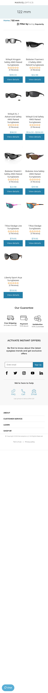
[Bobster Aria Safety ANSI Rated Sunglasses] (34, 148)
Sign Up (38, 364)
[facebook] (7, 373)
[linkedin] (41, 373)
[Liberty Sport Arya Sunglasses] (13, 254)
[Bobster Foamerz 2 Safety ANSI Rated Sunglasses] (34, 36)
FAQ (13, 394)
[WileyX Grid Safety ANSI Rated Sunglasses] (34, 92)
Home (6, 20)
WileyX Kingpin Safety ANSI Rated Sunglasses (13, 62)
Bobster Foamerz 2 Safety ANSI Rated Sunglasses (35, 62)
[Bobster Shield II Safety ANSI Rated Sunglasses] (13, 148)
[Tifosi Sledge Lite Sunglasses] (13, 202)
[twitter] (15, 373)
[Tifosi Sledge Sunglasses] (34, 202)
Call (23, 394)
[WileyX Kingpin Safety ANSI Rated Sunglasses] (13, 36)
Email (34, 394)
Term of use (17, 442)
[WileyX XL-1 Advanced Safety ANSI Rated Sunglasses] (13, 91)
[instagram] (24, 373)
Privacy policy (30, 442)
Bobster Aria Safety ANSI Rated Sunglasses (34, 174)
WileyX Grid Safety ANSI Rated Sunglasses (35, 119)
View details (13, 79)
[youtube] (33, 373)
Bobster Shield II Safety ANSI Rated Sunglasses (13, 174)
